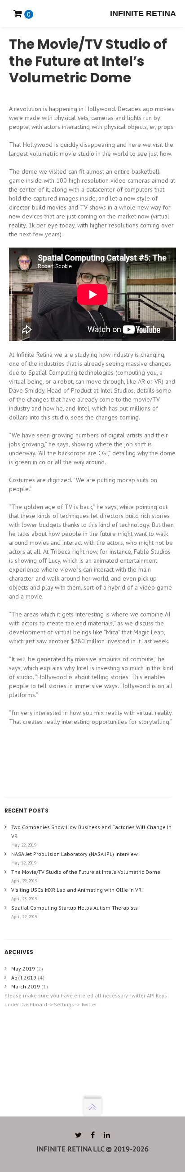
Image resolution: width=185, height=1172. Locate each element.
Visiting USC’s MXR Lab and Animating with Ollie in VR (76, 889)
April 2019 (23, 977)
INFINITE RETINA (143, 13)
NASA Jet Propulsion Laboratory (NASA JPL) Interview (74, 854)
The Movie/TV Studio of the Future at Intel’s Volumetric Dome (85, 871)
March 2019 (25, 986)
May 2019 (23, 968)
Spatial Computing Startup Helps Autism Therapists (74, 907)
